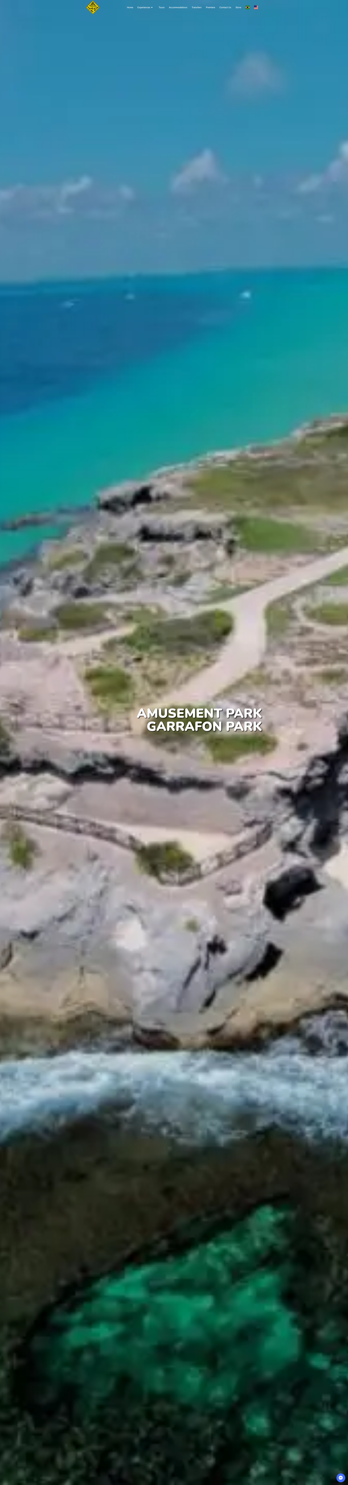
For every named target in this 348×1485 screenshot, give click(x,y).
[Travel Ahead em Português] (247, 7)
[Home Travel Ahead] (93, 7)
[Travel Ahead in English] (256, 7)
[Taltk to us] (340, 1477)
